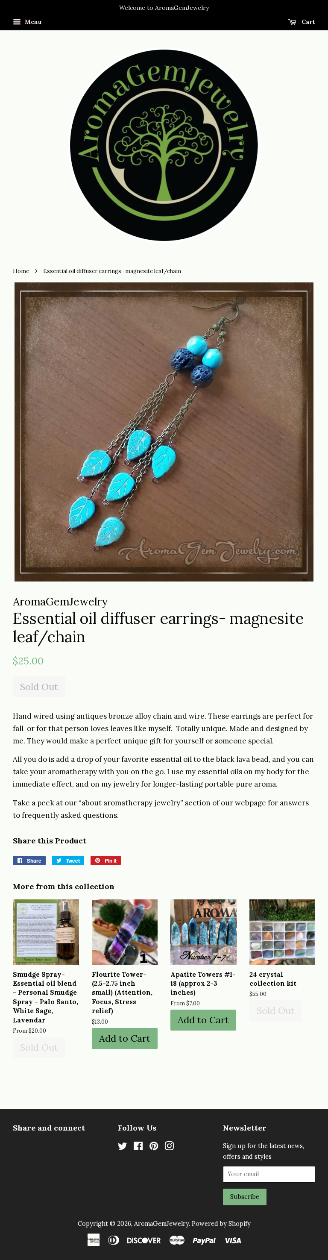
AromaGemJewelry (161, 1223)
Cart (307, 22)
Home (21, 270)
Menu (32, 22)
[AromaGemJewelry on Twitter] (122, 1147)
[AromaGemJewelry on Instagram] (169, 1147)
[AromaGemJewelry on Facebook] (138, 1147)
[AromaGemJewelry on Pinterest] (153, 1147)
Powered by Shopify (221, 1223)
